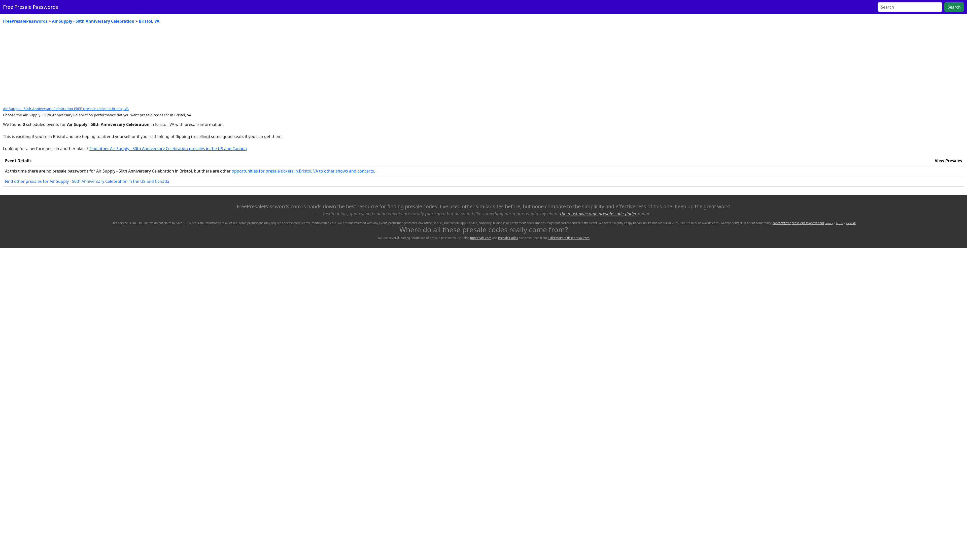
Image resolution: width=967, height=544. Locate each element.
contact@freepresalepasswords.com (798, 223)
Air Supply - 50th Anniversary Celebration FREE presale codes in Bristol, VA (66, 108)
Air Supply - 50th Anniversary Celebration (93, 21)
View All (851, 223)
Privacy (829, 223)
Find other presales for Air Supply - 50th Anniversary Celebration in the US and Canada (87, 181)
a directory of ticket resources (569, 238)
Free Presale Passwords (30, 7)
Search (954, 7)
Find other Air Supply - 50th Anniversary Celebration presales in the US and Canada (168, 148)
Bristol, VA (149, 21)
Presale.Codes (508, 238)
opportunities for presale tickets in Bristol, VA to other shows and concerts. (303, 171)
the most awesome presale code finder (598, 214)
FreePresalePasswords (25, 21)
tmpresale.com (480, 238)
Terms (839, 223)
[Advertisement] (483, 65)
